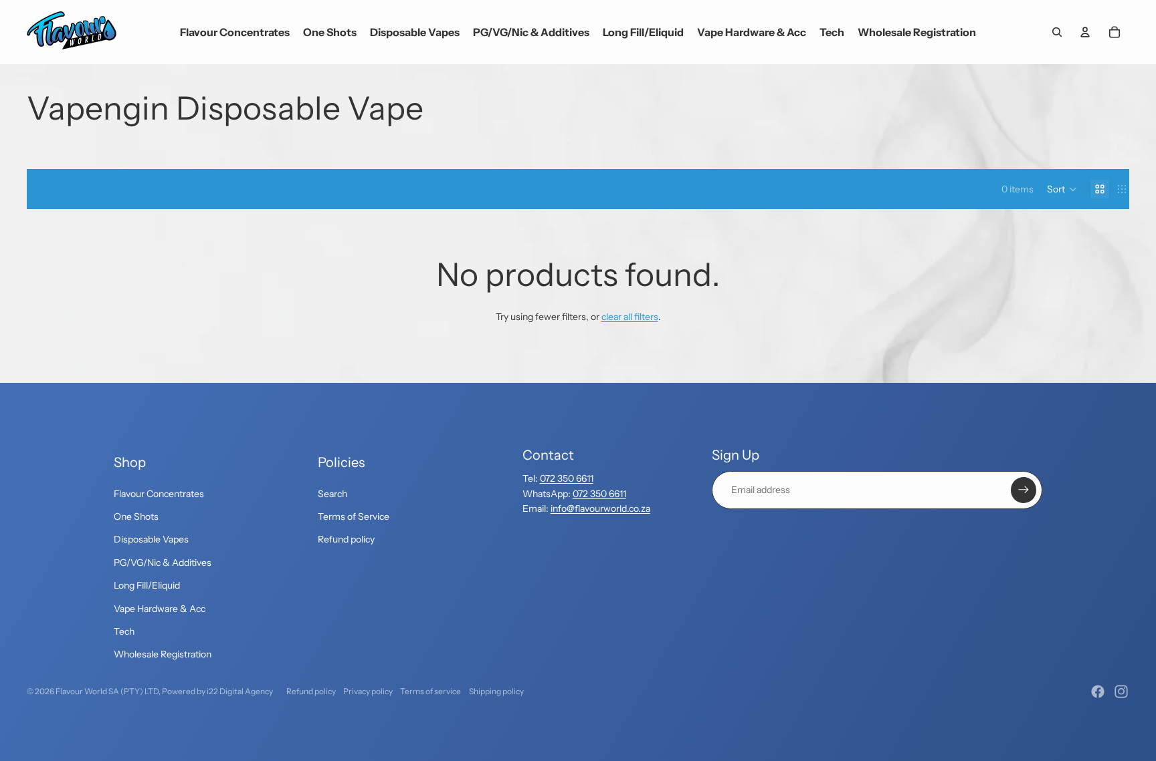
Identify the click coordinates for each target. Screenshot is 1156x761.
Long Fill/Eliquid (147, 585)
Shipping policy (496, 691)
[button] (1062, 189)
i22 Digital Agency (240, 691)
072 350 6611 (566, 478)
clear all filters (629, 317)
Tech (124, 631)
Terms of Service (353, 516)
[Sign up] (1023, 489)
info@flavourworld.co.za (600, 508)
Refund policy (346, 539)
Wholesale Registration (162, 654)
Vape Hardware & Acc (159, 609)
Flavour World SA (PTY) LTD (107, 691)
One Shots (136, 516)
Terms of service (430, 691)
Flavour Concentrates (159, 494)
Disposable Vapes (151, 539)
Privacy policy (368, 691)
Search (332, 494)
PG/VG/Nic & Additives (162, 563)
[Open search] (1057, 32)
